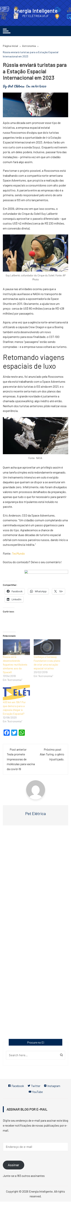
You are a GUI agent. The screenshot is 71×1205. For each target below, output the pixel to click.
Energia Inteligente (36, 10)
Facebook (17, 1086)
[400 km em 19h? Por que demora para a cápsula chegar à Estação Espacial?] (16, 692)
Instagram (53, 1086)
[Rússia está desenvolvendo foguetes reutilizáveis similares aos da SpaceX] (16, 647)
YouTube (37, 1092)
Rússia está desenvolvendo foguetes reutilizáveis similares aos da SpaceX (15, 664)
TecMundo (18, 553)
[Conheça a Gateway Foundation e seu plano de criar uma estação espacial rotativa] (47, 647)
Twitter (35, 1086)
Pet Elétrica (16, 86)
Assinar (13, 1165)
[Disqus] (35, 884)
